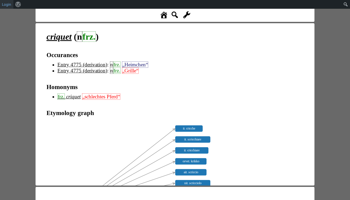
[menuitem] (18, 4)
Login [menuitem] (6, 4)
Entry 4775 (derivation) (82, 64)
